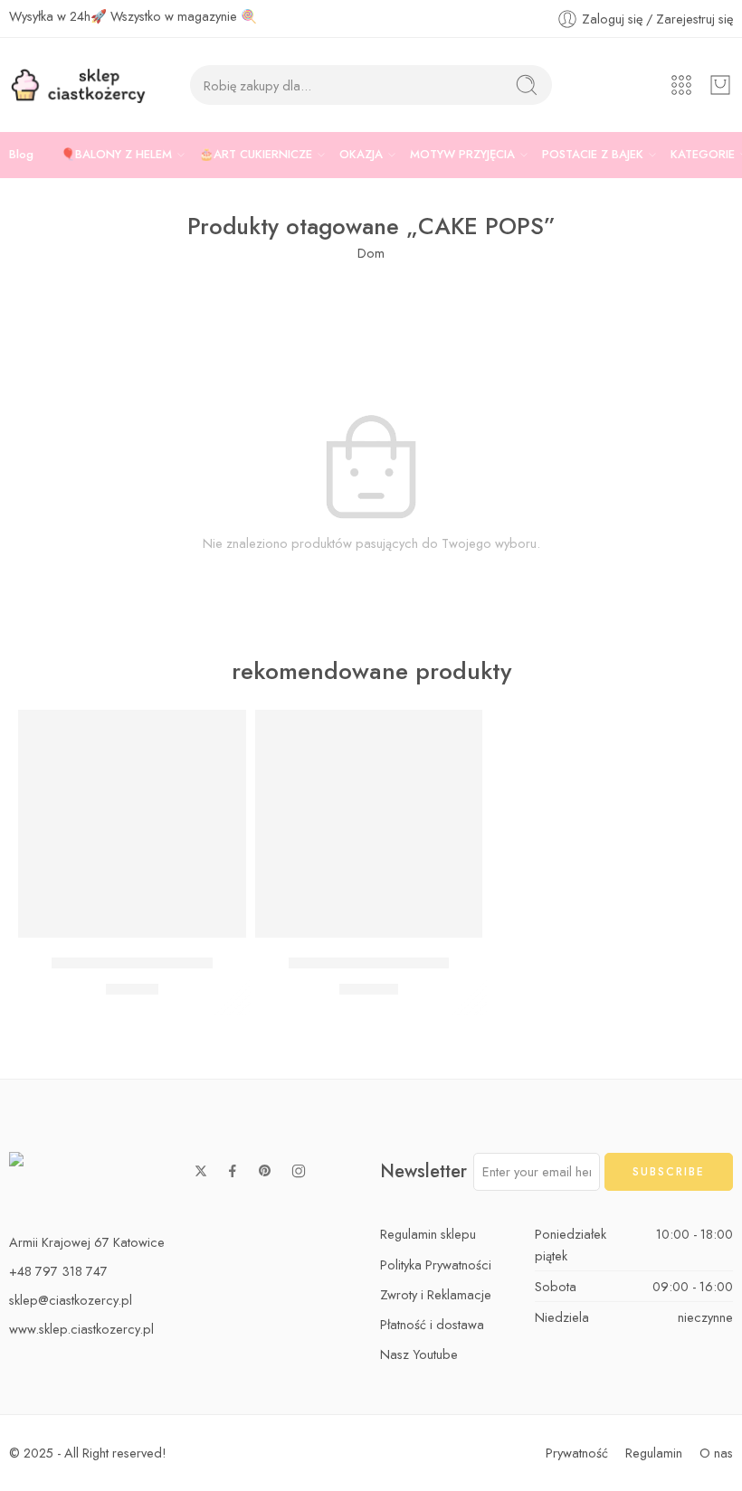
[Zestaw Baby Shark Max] (369, 824)
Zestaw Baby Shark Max (369, 964)
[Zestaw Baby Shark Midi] (132, 824)
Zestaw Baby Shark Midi (132, 964)
